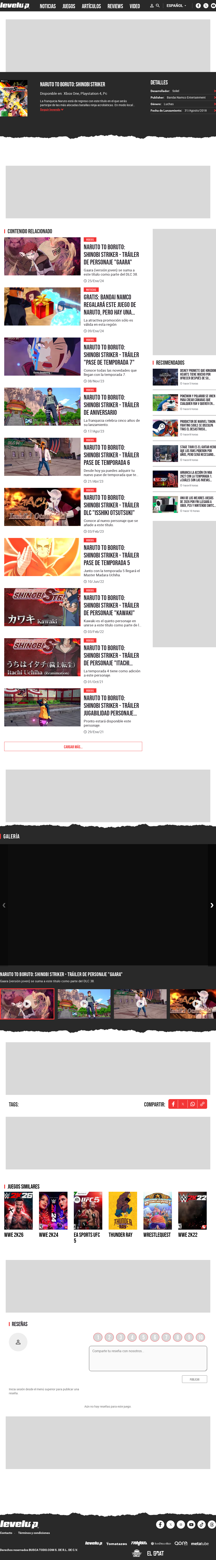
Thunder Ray (120, 1234)
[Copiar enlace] (202, 1104)
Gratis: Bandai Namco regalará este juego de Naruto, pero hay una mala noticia (110, 308)
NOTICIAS (48, 5)
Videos (90, 239)
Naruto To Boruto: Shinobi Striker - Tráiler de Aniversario (111, 405)
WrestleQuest (157, 1234)
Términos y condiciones (34, 1533)
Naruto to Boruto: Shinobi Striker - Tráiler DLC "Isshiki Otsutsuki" (111, 505)
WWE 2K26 (13, 1234)
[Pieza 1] (27, 1004)
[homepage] (15, 6)
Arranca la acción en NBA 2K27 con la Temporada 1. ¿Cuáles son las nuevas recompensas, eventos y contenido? (196, 480)
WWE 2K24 (48, 1234)
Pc (105, 93)
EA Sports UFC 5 (87, 1237)
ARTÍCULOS (91, 5)
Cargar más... (73, 746)
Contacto (6, 1533)
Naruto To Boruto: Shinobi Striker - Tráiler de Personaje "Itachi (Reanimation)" (111, 659)
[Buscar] (158, 6)
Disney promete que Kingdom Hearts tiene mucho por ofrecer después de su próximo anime (198, 376)
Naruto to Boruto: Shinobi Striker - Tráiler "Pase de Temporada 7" (111, 354)
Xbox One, (72, 93)
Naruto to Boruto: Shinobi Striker (72, 84)
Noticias (91, 289)
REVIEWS (115, 5)
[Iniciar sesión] (152, 6)
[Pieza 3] (140, 1004)
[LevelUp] (94, 1543)
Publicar (194, 1379)
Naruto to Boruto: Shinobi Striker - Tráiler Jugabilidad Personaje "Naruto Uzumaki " (111, 709)
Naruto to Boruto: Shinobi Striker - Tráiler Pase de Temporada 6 (111, 455)
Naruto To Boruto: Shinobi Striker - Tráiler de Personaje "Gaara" (111, 254)
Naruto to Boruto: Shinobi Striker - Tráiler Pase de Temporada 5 (111, 555)
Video (135, 5)
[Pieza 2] (84, 1004)
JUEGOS (68, 5)
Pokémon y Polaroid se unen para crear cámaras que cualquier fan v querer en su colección (197, 401)
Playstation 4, (92, 93)
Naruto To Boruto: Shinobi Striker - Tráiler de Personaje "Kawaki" (111, 605)
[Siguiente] (212, 905)
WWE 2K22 (187, 1234)
